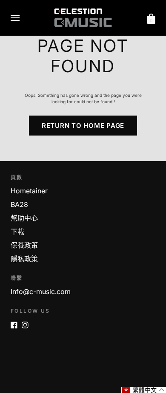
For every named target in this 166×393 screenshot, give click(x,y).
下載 (29, 157)
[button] (143, 390)
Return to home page (83, 126)
